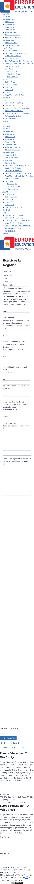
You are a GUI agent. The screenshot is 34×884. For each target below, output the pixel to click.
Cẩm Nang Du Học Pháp (14, 103)
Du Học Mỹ (9, 87)
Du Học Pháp (10, 82)
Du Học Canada (11, 85)
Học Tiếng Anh (8, 40)
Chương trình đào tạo (8, 844)
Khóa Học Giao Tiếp (12, 37)
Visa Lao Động (12, 77)
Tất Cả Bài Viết (10, 119)
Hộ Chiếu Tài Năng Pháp (14, 58)
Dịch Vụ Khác (7, 48)
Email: (5, 278)
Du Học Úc (9, 90)
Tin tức (2, 858)
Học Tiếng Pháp (8, 19)
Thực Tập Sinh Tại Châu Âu (15, 95)
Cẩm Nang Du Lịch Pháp (14, 105)
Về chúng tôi (4, 841)
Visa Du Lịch (12, 71)
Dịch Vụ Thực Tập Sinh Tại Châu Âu (18, 61)
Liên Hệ (5, 121)
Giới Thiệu (6, 17)
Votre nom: (7, 272)
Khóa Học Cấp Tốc (12, 32)
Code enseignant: (9, 285)
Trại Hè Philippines (12, 45)
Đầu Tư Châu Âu (11, 50)
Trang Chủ (6, 14)
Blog (4, 100)
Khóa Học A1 (9, 22)
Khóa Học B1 (9, 27)
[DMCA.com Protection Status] (17, 883)
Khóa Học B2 (10, 30)
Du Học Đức (9, 92)
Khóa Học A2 (10, 24)
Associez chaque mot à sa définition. (17, 426)
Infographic (4, 863)
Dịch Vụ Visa (9, 69)
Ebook (2, 860)
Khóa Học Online (11, 43)
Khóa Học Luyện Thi (12, 35)
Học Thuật (6, 98)
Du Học (5, 79)
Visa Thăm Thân (13, 74)
